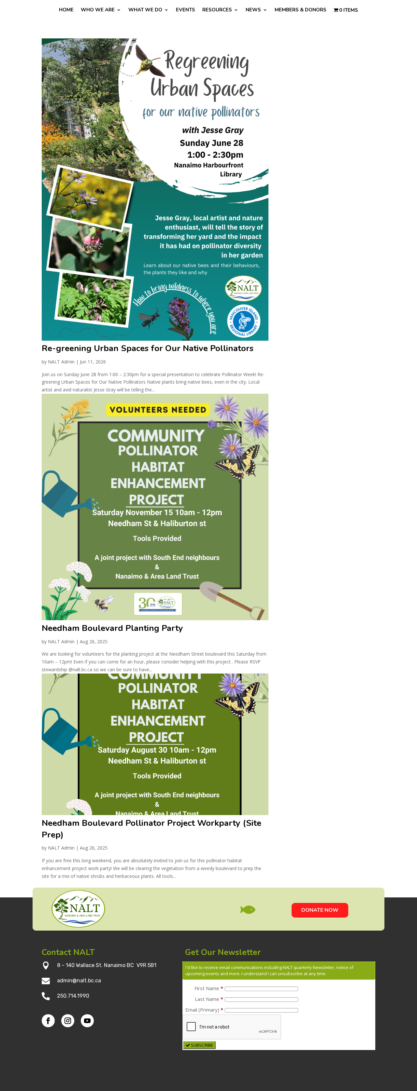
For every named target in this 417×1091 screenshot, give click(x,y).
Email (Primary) (204, 1009)
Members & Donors (300, 10)
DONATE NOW (319, 910)
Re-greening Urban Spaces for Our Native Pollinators (147, 348)
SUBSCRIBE (201, 1045)
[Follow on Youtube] (87, 1020)
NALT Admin (61, 362)
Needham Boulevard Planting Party (112, 628)
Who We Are (98, 10)
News (253, 10)
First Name (208, 988)
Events (185, 10)
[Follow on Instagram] (67, 1020)
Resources (217, 10)
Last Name (209, 999)
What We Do (145, 10)
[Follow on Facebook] (48, 1020)
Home (66, 10)
